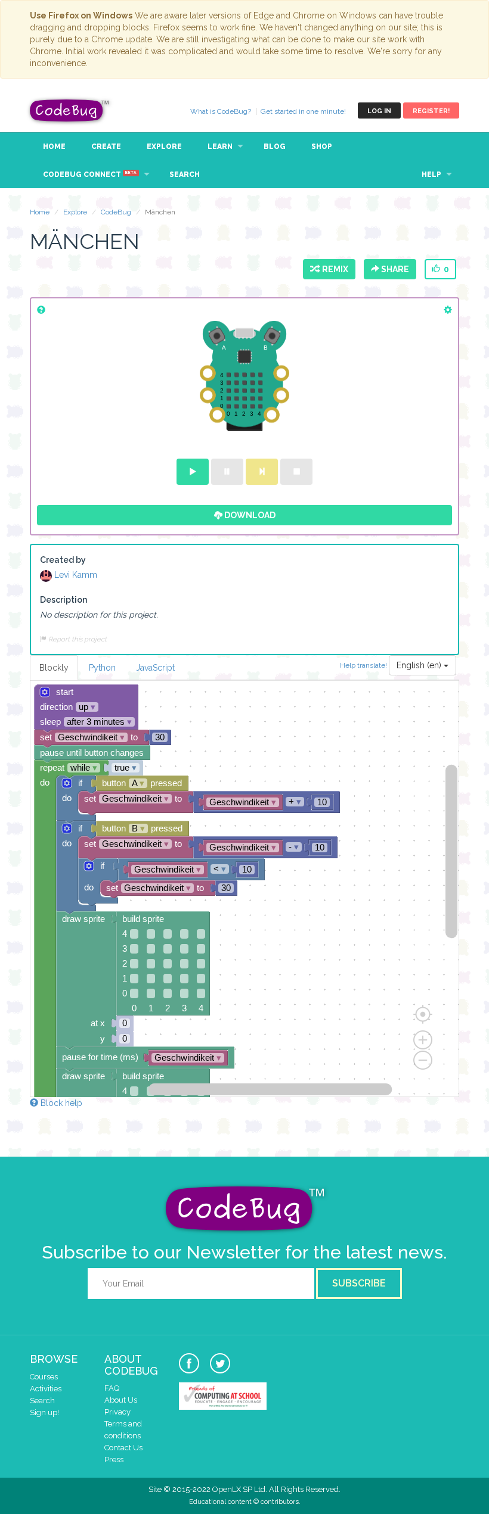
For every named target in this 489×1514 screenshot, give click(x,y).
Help (431, 174)
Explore (164, 146)
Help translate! (364, 665)
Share (394, 269)
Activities (45, 1388)
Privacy (117, 1411)
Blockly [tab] (54, 667)
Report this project (77, 639)
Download (249, 515)
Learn (220, 146)
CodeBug (70, 110)
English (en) (420, 665)
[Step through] (262, 472)
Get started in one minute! (303, 111)
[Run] (193, 472)
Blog (275, 146)
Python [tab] (102, 667)
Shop (321, 146)
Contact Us (123, 1447)
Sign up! (44, 1412)
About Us (120, 1399)
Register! (431, 111)
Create (106, 146)
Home (54, 146)
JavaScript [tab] (155, 667)
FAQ (111, 1388)
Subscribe (359, 1283)
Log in (379, 111)
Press (113, 1459)
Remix (333, 269)
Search (184, 174)
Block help (60, 1103)
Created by (63, 560)
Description (63, 600)
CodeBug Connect (90, 174)
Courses (44, 1376)
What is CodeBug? (220, 111)
